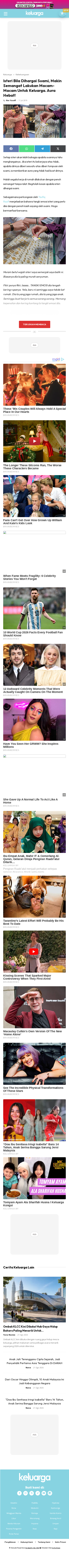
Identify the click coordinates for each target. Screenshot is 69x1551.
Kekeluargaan (22, 74)
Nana (28, 1367)
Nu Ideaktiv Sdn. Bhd (32, 1548)
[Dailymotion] (50, 1493)
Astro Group (56, 1548)
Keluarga (7, 74)
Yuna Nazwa (9, 1335)
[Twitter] (31, 1493)
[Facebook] (19, 1493)
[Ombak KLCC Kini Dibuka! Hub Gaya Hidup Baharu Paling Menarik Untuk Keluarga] (34, 1299)
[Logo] (34, 13)
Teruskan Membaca (34, 324)
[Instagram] (25, 1493)
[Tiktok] (37, 1493)
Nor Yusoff (11, 100)
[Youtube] (44, 1493)
